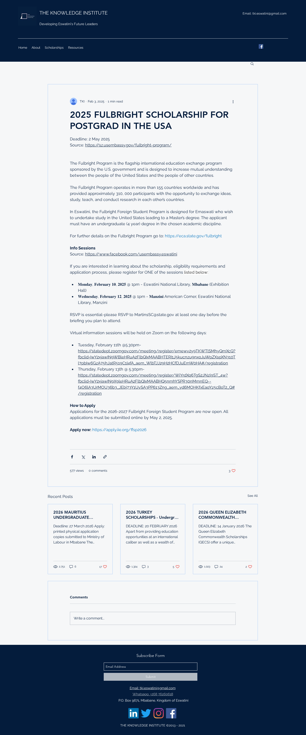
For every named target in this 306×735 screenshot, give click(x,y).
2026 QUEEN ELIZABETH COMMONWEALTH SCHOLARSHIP (222, 515)
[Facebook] (261, 46)
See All (253, 495)
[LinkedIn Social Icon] (133, 713)
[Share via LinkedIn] (94, 457)
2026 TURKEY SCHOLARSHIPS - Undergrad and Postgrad (152, 515)
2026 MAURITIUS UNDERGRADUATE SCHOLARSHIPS (71, 515)
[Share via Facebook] (72, 457)
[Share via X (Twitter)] (83, 457)
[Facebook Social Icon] (171, 713)
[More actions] (233, 101)
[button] (252, 63)
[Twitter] (146, 713)
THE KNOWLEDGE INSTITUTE (73, 13)
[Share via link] (105, 457)
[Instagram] (158, 713)
